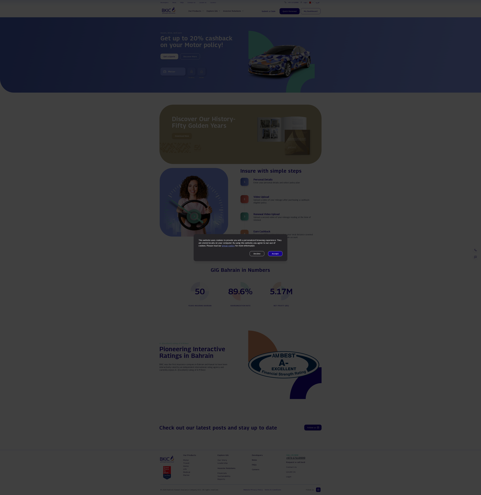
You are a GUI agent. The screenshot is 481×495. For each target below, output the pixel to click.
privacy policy (228, 246)
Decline (257, 253)
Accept (275, 253)
